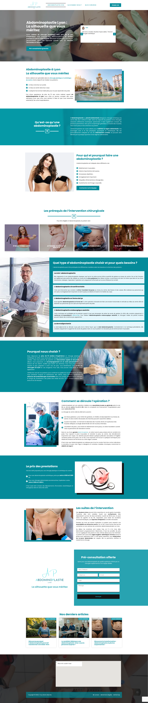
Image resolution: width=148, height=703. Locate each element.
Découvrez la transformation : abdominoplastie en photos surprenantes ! (105, 643)
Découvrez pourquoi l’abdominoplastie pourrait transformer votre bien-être (39, 643)
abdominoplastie (83, 432)
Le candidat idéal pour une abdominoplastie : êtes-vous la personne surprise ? (72, 643)
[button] (81, 34)
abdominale (76, 315)
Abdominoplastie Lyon (56, 5)
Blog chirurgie (90, 5)
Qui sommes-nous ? (74, 5)
